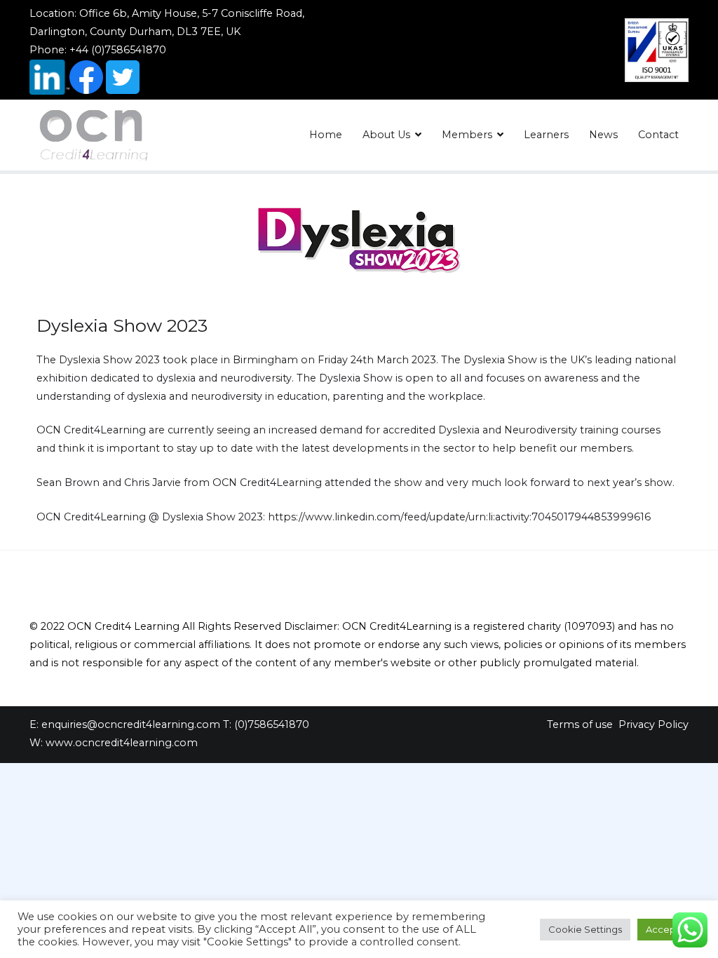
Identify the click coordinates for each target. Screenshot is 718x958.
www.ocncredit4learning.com (122, 742)
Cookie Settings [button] (585, 929)
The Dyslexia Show (84, 359)
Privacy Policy (653, 724)
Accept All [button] (669, 929)
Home (325, 134)
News (603, 134)
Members (467, 134)
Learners (546, 134)
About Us (386, 134)
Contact (658, 134)
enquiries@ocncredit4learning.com (130, 724)
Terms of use (580, 724)
